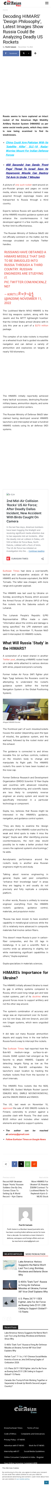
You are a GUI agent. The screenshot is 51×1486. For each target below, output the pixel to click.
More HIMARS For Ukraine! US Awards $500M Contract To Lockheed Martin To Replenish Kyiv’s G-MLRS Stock (39, 1189)
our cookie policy (22, 1479)
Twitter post (9, 659)
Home (5, 10)
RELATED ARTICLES (13, 1254)
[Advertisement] (25, 85)
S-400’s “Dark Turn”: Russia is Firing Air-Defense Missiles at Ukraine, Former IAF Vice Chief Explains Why (26, 1348)
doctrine (36, 996)
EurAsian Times (11, 571)
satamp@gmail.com (18, 1134)
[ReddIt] (34, 1164)
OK (46, 1482)
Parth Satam (10, 47)
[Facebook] (14, 1164)
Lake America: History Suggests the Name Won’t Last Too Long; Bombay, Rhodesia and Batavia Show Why (33, 1268)
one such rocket (23, 184)
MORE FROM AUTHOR (35, 1254)
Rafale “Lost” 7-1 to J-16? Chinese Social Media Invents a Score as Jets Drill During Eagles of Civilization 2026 (26, 1359)
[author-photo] (25, 1221)
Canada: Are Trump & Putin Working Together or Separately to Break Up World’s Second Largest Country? (26, 1383)
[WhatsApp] (27, 1164)
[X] (21, 1164)
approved (7, 1108)
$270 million (41, 325)
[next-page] (9, 1319)
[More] (35, 53)
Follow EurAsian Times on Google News (26, 1139)
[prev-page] (4, 1319)
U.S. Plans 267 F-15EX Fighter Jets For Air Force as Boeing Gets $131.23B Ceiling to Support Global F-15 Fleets (32, 1305)
